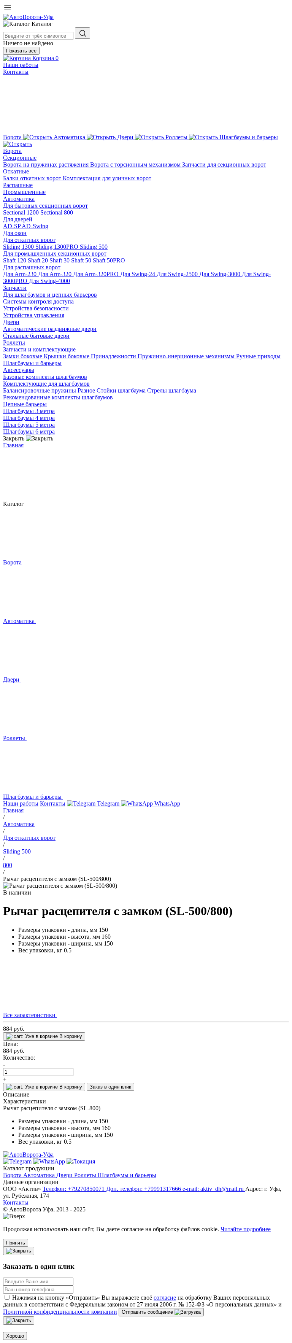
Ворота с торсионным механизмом (136, 164)
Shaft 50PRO (109, 260)
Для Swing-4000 (49, 281)
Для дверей (17, 219)
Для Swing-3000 (220, 274)
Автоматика (19, 198)
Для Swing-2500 (178, 274)
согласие (165, 1297)
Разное (87, 390)
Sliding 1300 (19, 246)
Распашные (18, 185)
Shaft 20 (38, 260)
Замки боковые (23, 356)
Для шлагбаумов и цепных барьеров (50, 294)
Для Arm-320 (55, 274)
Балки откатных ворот (33, 178)
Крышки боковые (67, 356)
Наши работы (20, 65)
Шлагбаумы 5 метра (29, 424)
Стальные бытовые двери (36, 335)
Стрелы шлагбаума (171, 390)
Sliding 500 (94, 246)
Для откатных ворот (29, 240)
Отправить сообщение (148, 1312)
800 (7, 865)
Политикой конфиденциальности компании (60, 1311)
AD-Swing (35, 226)
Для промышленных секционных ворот (54, 253)
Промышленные (24, 192)
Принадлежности (114, 356)
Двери (11, 322)
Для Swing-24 (138, 274)
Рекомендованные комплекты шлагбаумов (58, 397)
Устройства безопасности (36, 308)
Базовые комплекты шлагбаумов (45, 376)
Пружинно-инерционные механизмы (187, 356)
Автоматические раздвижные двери (50, 329)
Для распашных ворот (31, 267)
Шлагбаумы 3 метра (29, 411)
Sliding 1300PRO (57, 246)
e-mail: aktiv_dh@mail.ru (213, 1189)
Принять (15, 1243)
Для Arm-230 (20, 274)
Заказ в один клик (110, 1087)
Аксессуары (18, 370)
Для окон (15, 233)
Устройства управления (33, 315)
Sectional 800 (56, 212)
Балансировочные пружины (40, 390)
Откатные (16, 171)
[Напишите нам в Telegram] (18, 1161)
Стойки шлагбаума (122, 390)
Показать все (21, 51)
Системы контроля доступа (38, 301)
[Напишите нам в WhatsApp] (50, 1161)
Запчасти (15, 287)
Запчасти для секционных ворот (224, 164)
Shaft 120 (15, 260)
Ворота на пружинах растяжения (46, 164)
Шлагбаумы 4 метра (29, 418)
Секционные (19, 157)
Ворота (12, 151)
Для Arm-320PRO (96, 274)
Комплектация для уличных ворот (107, 178)
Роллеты (14, 342)
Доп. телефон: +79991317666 (144, 1189)
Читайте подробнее (246, 1229)
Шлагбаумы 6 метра (29, 431)
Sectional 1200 (21, 212)
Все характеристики (30, 1015)
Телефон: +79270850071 (74, 1189)
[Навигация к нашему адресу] (81, 1161)
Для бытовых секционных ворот (45, 205)
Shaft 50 (82, 260)
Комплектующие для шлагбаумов (46, 383)
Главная (13, 445)
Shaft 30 (60, 260)
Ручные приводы (258, 356)
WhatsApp (166, 803)
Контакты (16, 71)
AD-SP (12, 226)
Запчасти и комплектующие (39, 349)
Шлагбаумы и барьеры (32, 363)
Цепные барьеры (25, 404)
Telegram (108, 803)
